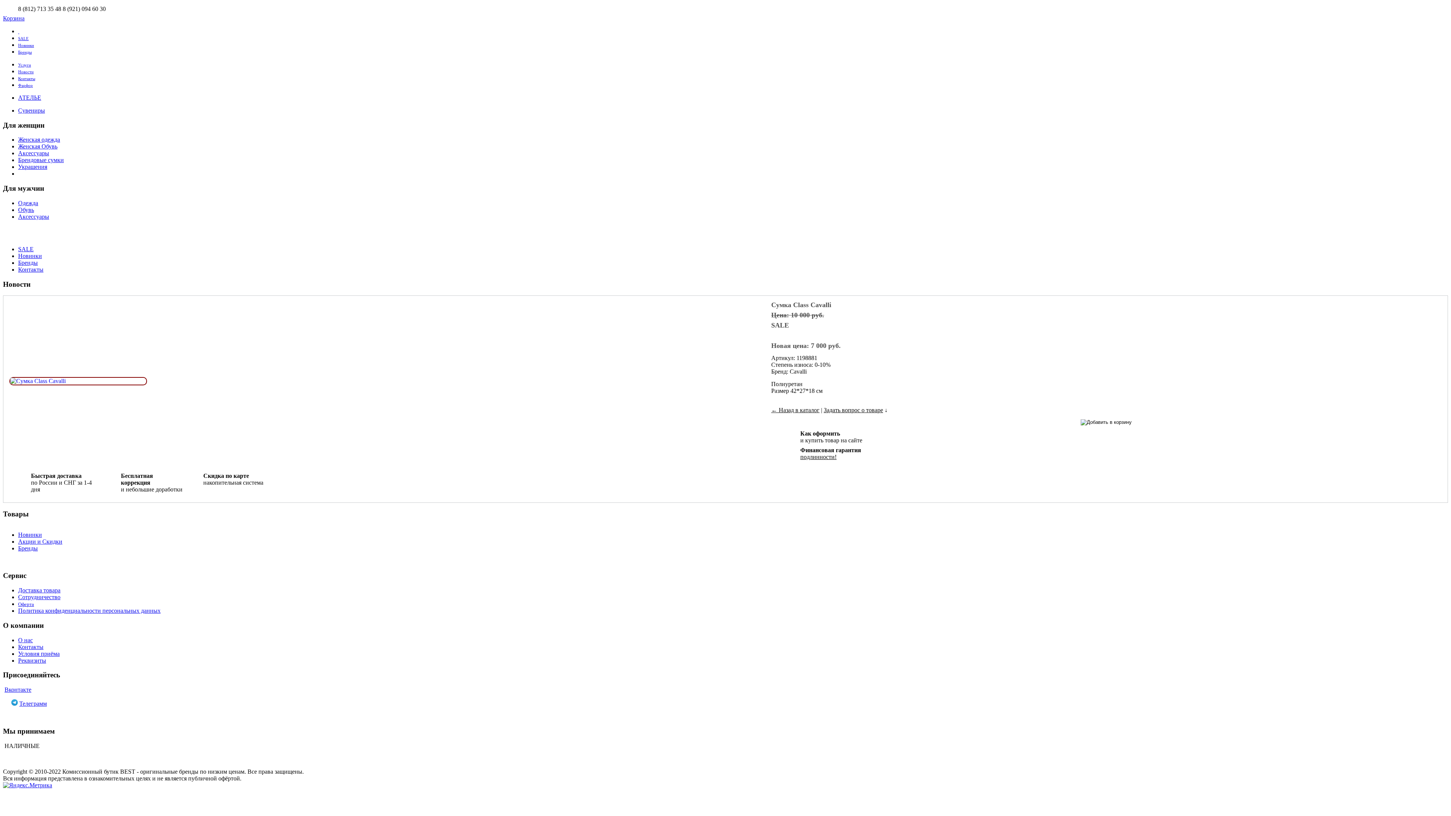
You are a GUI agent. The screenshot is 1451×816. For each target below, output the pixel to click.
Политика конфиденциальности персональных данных (89, 610)
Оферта (26, 604)
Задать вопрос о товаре (853, 410)
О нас (25, 640)
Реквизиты (32, 660)
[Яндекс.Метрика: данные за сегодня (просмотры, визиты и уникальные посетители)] (27, 785)
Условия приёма (39, 654)
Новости (26, 72)
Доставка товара (39, 590)
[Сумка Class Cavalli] (38, 381)
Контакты (26, 78)
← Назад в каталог (795, 410)
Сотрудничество (39, 597)
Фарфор (25, 85)
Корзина (14, 18)
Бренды (25, 52)
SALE (23, 38)
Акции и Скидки (40, 541)
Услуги (24, 65)
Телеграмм (33, 703)
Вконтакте (18, 689)
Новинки (26, 45)
